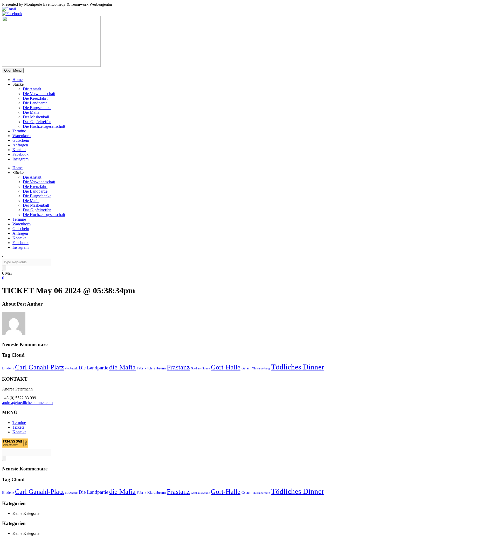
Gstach (246, 368)
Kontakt (19, 149)
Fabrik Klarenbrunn (151, 368)
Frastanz (178, 367)
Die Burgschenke (37, 107)
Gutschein (20, 140)
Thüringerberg (261, 368)
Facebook (20, 154)
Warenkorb (21, 135)
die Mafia (122, 367)
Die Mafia (31, 112)
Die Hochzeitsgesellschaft (44, 126)
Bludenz (8, 368)
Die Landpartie (35, 103)
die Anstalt (71, 368)
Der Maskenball (36, 117)
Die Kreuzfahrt (35, 98)
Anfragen (20, 145)
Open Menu (13, 70)
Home (17, 79)
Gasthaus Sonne (200, 368)
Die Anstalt (32, 89)
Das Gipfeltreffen (37, 121)
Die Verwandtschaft (39, 93)
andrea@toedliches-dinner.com (27, 402)
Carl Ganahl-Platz (39, 367)
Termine (19, 131)
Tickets (18, 427)
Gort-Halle (225, 367)
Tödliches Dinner (297, 367)
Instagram (20, 159)
